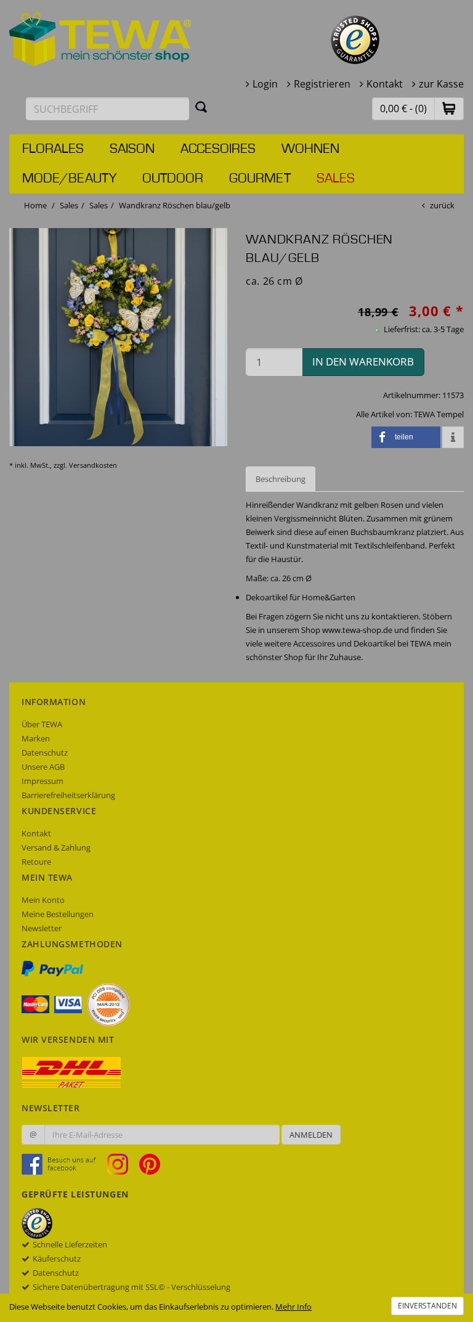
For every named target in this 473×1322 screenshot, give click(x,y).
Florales (53, 149)
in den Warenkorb (363, 361)
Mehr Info (293, 1306)
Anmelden (311, 1134)
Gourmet (260, 179)
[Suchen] (201, 106)
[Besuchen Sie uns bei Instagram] (122, 1163)
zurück (442, 205)
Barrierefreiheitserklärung (68, 795)
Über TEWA (42, 724)
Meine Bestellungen (58, 914)
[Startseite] (100, 38)
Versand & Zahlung (56, 847)
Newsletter (42, 928)
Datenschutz (45, 752)
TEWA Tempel (439, 414)
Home (35, 205)
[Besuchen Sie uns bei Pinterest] (149, 1163)
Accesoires (218, 149)
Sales (336, 179)
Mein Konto (43, 899)
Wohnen (310, 149)
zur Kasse (441, 84)
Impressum (42, 780)
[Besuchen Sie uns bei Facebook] (63, 1163)
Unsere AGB (43, 766)
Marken (36, 738)
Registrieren (322, 84)
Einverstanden (427, 1305)
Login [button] (265, 84)
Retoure (36, 861)
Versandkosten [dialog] (93, 465)
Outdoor (172, 179)
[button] (449, 108)
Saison (132, 149)
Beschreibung (280, 478)
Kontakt (384, 84)
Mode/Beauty (69, 179)
